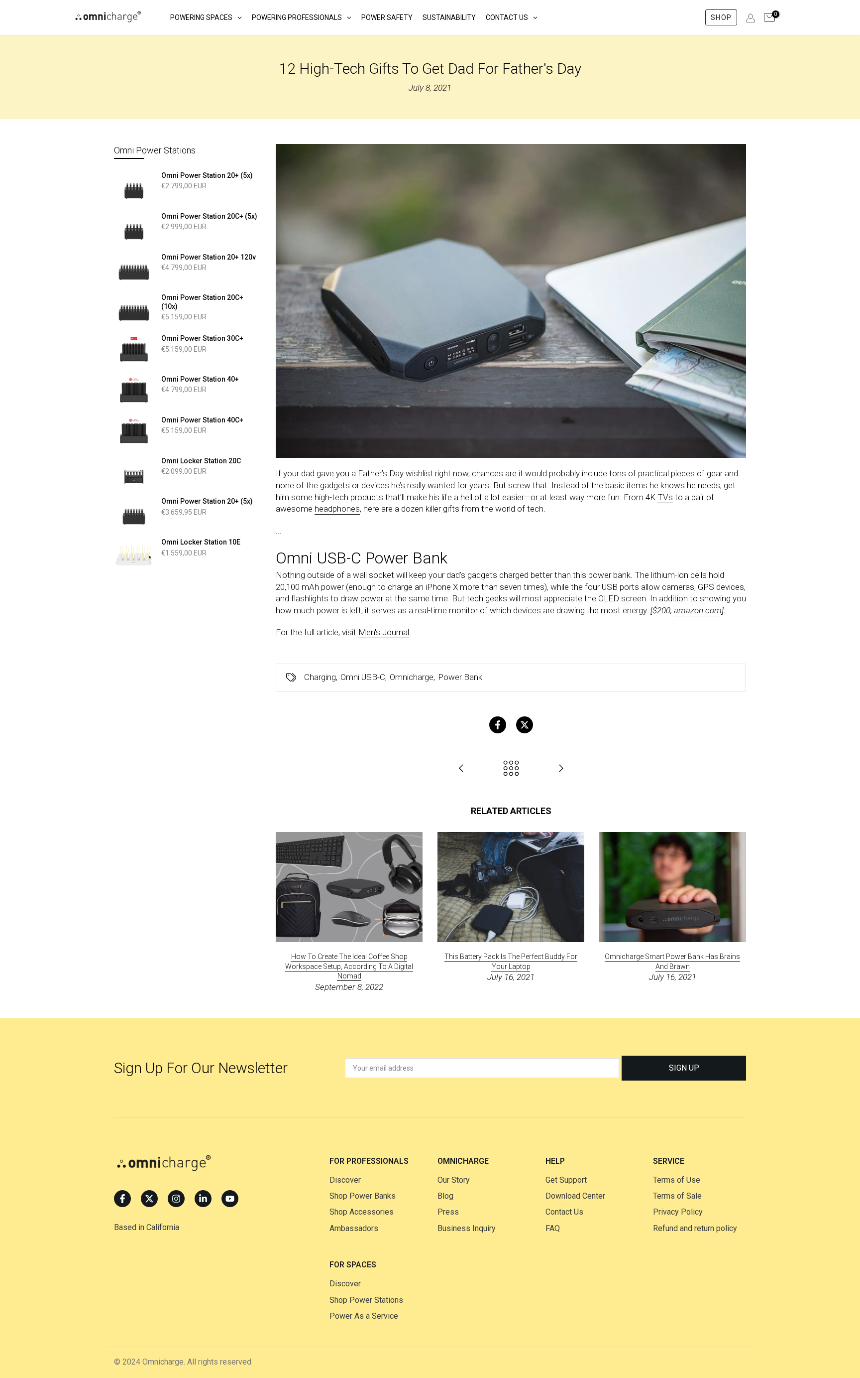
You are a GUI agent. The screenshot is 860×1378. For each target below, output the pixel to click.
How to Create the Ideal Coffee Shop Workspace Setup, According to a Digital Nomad (349, 966)
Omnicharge (411, 677)
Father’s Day (381, 473)
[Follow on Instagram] (176, 1198)
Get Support (566, 1180)
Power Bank (460, 677)
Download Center (575, 1196)
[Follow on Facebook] (122, 1198)
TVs (665, 497)
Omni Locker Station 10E (200, 542)
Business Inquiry (466, 1228)
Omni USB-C (362, 677)
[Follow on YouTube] (229, 1198)
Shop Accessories (361, 1212)
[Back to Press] (511, 769)
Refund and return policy (695, 1228)
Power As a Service (363, 1316)
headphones (337, 509)
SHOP (721, 17)
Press (448, 1212)
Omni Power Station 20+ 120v (208, 257)
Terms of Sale (677, 1196)
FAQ (552, 1228)
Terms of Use (676, 1180)
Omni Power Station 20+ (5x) (207, 175)
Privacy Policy (678, 1212)
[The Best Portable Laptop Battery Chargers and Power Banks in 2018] (461, 769)
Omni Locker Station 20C (201, 461)
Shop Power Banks (362, 1196)
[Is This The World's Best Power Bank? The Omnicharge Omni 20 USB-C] (561, 769)
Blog (445, 1196)
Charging (320, 677)
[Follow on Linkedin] (203, 1198)
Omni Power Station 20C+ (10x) (202, 301)
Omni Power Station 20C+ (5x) (209, 216)
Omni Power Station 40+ (200, 379)
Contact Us (564, 1212)
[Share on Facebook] (497, 724)
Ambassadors (353, 1228)
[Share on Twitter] (524, 724)
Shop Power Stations (366, 1300)
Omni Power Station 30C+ (202, 338)
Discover (345, 1180)
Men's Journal (383, 632)
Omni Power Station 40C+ (202, 420)
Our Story (453, 1180)
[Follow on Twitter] (149, 1198)
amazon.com (698, 610)
